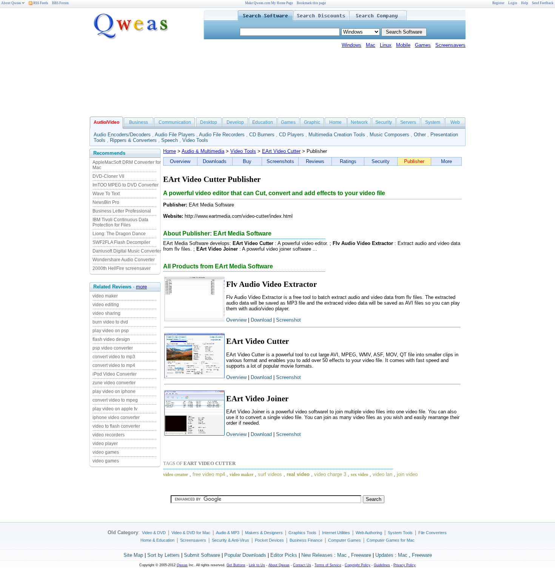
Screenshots (280, 161)
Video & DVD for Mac (190, 532)
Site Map (133, 555)
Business (138, 122)
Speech (169, 140)
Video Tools (195, 140)
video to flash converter (116, 426)
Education (262, 122)
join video (407, 474)
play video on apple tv (114, 408)
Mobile (403, 45)
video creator (175, 474)
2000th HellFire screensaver (121, 268)
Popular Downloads (245, 555)
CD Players (291, 134)
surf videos (270, 474)
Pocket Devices (269, 540)
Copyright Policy (357, 565)
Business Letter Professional (121, 211)
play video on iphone (114, 391)
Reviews (315, 161)
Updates (384, 555)
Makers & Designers (264, 532)
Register (498, 3)
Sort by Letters (163, 555)
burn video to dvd (110, 322)
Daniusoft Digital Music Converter (126, 251)
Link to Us (257, 565)
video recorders (108, 435)
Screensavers (450, 45)
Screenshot (288, 320)
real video (298, 474)
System (432, 122)
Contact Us (302, 565)
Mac (370, 45)
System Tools (400, 532)
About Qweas (11, 3)
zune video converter (114, 382)
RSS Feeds (40, 3)
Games (423, 45)
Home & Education (157, 540)
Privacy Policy (404, 565)
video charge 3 (330, 474)
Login (512, 3)
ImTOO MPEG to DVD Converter (125, 185)
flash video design (111, 339)
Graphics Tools (302, 532)
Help (524, 3)
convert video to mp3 (113, 356)
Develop (235, 122)
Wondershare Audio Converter (123, 259)
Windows (351, 45)
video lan (382, 474)
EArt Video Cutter (281, 151)
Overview (180, 161)
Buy (247, 161)
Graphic (312, 122)
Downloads (215, 161)
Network (359, 122)
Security (383, 122)
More (446, 161)
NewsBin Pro (105, 202)
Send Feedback (542, 3)
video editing (105, 304)
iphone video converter (116, 417)
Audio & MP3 (227, 532)
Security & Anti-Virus (230, 540)
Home (335, 122)
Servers (408, 122)
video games (105, 452)
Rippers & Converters (133, 140)
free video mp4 (209, 474)
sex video (359, 474)
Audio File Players (175, 134)
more (141, 287)
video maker (105, 296)
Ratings (348, 161)
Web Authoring (369, 532)
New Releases (317, 555)
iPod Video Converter (114, 374)
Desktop (208, 122)
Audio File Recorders (222, 134)
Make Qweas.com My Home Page (269, 3)
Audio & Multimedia (203, 151)
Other (420, 134)
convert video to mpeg (115, 400)
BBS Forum (60, 3)
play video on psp (110, 330)
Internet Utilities (336, 532)
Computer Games (344, 540)
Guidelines (382, 565)
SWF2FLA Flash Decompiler (121, 242)
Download (261, 320)
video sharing (106, 313)
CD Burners (261, 134)
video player (105, 443)
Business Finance (306, 540)
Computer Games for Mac (391, 540)
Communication (175, 122)
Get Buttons (236, 565)
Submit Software (202, 555)
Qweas (182, 565)
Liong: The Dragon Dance (119, 233)
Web (455, 122)
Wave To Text (106, 193)
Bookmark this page (311, 3)
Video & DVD (154, 532)
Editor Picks (283, 555)
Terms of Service (327, 565)
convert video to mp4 (113, 365)
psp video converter (112, 348)
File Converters (432, 532)
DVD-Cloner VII (108, 176)
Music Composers (389, 134)
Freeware (361, 555)
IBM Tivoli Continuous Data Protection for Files (120, 222)
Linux (386, 45)
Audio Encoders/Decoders (122, 134)
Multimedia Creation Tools (336, 134)
